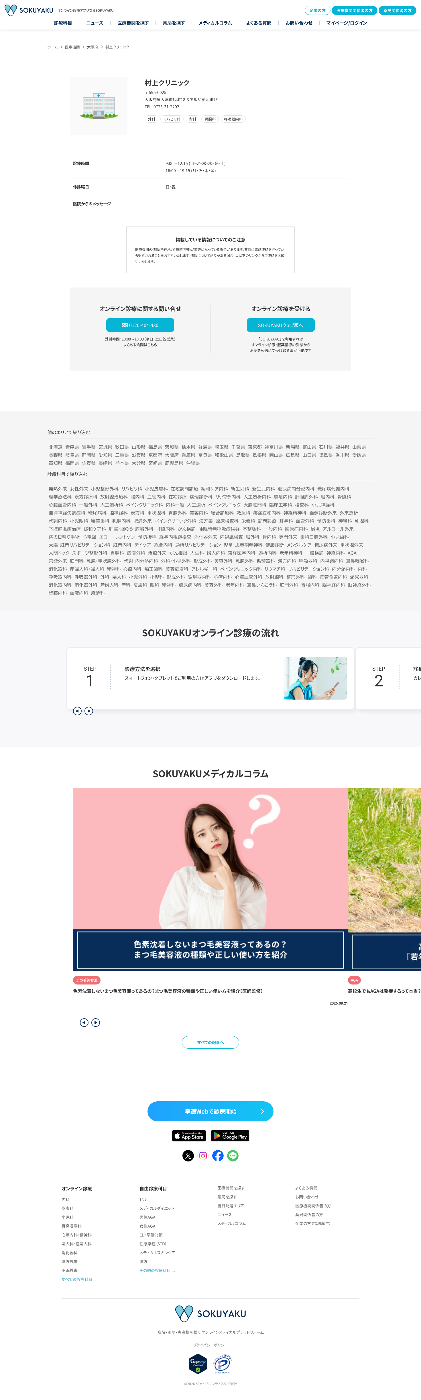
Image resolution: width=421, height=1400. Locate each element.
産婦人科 (109, 584)
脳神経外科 (359, 584)
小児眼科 (79, 520)
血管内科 (156, 496)
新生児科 (240, 488)
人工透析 (196, 504)
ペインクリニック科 (144, 504)
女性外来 (79, 488)
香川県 (342, 454)
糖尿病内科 (190, 584)
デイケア (142, 544)
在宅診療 (177, 496)
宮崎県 (155, 462)
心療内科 (223, 576)
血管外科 (305, 520)
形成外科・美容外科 (213, 560)
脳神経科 (118, 512)
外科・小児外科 (176, 560)
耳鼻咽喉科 (357, 560)
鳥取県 (243, 454)
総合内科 (163, 544)
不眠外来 (70, 1270)
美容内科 (199, 512)
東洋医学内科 (241, 552)
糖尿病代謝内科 (333, 488)
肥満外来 (142, 520)
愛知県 (105, 454)
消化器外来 (205, 536)
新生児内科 (263, 488)
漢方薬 (206, 520)
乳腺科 (362, 520)
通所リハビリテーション (198, 544)
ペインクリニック (224, 504)
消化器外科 (85, 584)
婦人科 (119, 576)
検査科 (302, 504)
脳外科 (252, 536)
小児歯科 (339, 536)
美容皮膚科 (177, 568)
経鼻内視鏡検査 (175, 536)
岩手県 (89, 446)
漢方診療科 (85, 496)
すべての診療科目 (77, 1279)
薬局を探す (174, 22)
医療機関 (72, 47)
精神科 (169, 584)
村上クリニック (117, 47)
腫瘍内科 (283, 496)
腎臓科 (344, 496)
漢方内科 (287, 560)
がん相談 (178, 552)
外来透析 (349, 512)
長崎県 (105, 462)
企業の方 (318, 10)
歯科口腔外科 (314, 536)
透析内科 (267, 552)
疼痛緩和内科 (267, 512)
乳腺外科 (244, 560)
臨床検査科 (227, 520)
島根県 (259, 454)
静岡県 (89, 454)
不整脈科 (252, 528)
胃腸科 (117, 552)
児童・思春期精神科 (243, 544)
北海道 (55, 446)
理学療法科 (60, 496)
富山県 (309, 446)
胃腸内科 (310, 584)
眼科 (154, 584)
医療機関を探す (133, 22)
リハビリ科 (131, 488)
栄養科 (248, 520)
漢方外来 (70, 1261)
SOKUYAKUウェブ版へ (280, 325)
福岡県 (72, 462)
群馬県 (205, 446)
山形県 (138, 446)
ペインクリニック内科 (241, 568)
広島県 (293, 454)
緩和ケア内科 (214, 488)
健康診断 (274, 544)
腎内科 (269, 536)
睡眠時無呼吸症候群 (219, 528)
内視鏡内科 (331, 560)
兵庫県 (188, 454)
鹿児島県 (174, 462)
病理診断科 (201, 496)
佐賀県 (89, 462)
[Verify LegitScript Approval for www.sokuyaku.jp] (198, 1364)
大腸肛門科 (254, 504)
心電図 (89, 536)
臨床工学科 (280, 504)
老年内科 (235, 584)
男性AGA (147, 1217)
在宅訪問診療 (184, 488)
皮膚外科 (136, 552)
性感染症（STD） (153, 1244)
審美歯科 (100, 520)
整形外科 (295, 576)
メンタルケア (299, 544)
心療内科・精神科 (77, 1235)
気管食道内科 (333, 576)
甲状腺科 (156, 512)
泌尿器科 (359, 576)
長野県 (55, 454)
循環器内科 (199, 576)
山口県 (309, 454)
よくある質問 (259, 22)
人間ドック (59, 552)
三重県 (122, 454)
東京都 (255, 446)
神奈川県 (274, 446)
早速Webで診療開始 (211, 1111)
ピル (143, 1199)
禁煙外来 (58, 560)
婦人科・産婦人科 (77, 1244)
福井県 (342, 446)
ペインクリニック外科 (175, 520)
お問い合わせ (299, 22)
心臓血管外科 (248, 576)
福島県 (155, 446)
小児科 (157, 576)
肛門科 (77, 560)
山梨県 (359, 446)
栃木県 (188, 446)
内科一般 (175, 504)
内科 (362, 568)
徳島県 (326, 454)
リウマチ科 (275, 568)
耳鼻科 (286, 520)
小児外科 (138, 576)
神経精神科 (295, 512)
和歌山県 (224, 454)
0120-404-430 (143, 325)
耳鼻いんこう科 (262, 584)
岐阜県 (72, 454)
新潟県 (293, 446)
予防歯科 (326, 520)
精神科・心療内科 (124, 568)
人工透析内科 (257, 496)
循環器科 (266, 560)
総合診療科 (222, 512)
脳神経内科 (333, 584)
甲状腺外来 (351, 544)
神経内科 (335, 552)
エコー (105, 536)
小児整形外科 (105, 488)
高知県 (55, 462)
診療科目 (63, 22)
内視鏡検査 (231, 536)
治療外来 (157, 552)
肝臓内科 (165, 528)
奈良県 (205, 454)
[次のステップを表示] (88, 711)
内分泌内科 (343, 568)
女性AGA (147, 1226)
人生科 (197, 552)
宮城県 (105, 446)
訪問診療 (267, 520)
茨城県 (172, 446)
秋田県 (122, 446)
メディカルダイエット (156, 1208)
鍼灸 (315, 528)
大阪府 (92, 47)
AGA (352, 552)
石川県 (326, 446)
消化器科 (58, 568)
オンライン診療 (77, 1188)
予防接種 (147, 536)
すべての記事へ (210, 1042)
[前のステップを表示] (77, 711)
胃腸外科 (177, 512)
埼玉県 (222, 446)
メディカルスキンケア (157, 1252)
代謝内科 (58, 520)
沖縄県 (193, 462)
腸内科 (137, 496)
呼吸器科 (308, 560)
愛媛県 (359, 454)
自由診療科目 (153, 1188)
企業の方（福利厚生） (313, 1223)
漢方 (143, 1261)
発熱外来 (58, 488)
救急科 (243, 512)
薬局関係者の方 (397, 10)
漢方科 (137, 512)
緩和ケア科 (95, 528)
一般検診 (314, 552)
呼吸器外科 (85, 576)
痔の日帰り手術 (64, 536)
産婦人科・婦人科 (87, 568)
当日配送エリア (230, 1205)
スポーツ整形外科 (89, 552)
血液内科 (79, 592)
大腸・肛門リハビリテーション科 (79, 544)
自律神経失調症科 (67, 512)
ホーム (52, 47)
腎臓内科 (58, 592)
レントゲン (125, 536)
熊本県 (122, 462)
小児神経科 (323, 504)
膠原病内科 (296, 528)
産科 (126, 584)
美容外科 (213, 584)
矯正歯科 (153, 568)
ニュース (94, 22)
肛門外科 (289, 584)
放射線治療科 (114, 496)
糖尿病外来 (325, 544)
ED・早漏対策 (151, 1235)
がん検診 (187, 528)
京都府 (155, 454)
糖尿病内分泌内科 (296, 488)
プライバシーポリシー (210, 1345)
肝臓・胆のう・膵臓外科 (131, 528)
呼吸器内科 (60, 576)
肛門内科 (122, 544)
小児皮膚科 (156, 488)
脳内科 (328, 496)
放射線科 (274, 576)
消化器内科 (60, 584)
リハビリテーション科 (308, 568)
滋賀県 (138, 454)
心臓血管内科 (62, 504)
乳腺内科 (121, 520)
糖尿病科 (97, 512)
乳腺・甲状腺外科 (103, 560)
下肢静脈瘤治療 (65, 528)
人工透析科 (111, 504)
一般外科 (88, 504)
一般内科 (273, 528)
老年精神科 (291, 552)
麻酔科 (98, 592)
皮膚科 (140, 584)
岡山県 (276, 454)
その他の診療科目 (155, 1270)
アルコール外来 (338, 528)
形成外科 (176, 576)
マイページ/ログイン (346, 22)
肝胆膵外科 (306, 496)
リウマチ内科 (228, 496)
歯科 (312, 576)
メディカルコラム (215, 22)
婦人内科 (216, 552)
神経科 (345, 520)
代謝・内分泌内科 (141, 560)
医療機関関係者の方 (355, 10)
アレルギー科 (204, 568)
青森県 (72, 446)
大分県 (138, 462)
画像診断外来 (323, 512)
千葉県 (238, 446)
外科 (104, 576)
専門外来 (288, 536)
